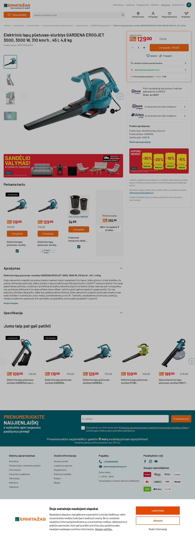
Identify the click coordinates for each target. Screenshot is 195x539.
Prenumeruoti (181, 418)
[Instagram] (150, 461)
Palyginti (167, 55)
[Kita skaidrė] (120, 96)
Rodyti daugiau (11, 303)
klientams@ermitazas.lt (115, 466)
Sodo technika (33, 25)
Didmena (155, 5)
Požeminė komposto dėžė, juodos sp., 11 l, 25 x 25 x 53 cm (78, 239)
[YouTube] (156, 461)
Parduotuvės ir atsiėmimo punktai (25, 465)
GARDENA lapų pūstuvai (100, 25)
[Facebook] (145, 461)
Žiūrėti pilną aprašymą (139, 142)
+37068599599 (111, 461)
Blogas (57, 482)
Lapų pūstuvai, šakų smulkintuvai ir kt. (57, 25)
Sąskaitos (165, 5)
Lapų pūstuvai (82, 25)
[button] (138, 15)
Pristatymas (15, 470)
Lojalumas (130, 5)
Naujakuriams (143, 5)
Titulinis (7, 25)
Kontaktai (13, 461)
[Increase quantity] (144, 47)
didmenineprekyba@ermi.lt (141, 192)
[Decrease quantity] (132, 47)
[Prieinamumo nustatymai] (188, 4)
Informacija (118, 5)
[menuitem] (118, 4)
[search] (123, 15)
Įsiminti (154, 55)
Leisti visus (158, 510)
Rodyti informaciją (158, 529)
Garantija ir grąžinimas (19, 474)
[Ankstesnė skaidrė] (24, 96)
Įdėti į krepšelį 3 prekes (109, 228)
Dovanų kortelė (61, 461)
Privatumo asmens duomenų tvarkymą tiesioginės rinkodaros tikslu (153, 427)
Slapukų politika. (104, 529)
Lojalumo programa (63, 465)
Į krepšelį (17, 233)
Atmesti (157, 520)
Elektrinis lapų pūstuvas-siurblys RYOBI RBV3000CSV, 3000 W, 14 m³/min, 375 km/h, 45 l (134, 381)
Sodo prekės (19, 25)
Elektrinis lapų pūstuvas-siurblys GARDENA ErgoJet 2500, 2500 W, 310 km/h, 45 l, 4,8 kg (21, 381)
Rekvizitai (13, 482)
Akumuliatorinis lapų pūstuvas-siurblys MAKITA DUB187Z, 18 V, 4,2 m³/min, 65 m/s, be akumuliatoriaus (173, 381)
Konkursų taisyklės (62, 474)
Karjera (57, 478)
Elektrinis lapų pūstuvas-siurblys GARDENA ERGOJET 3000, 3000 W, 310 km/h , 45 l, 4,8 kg (149, 25)
